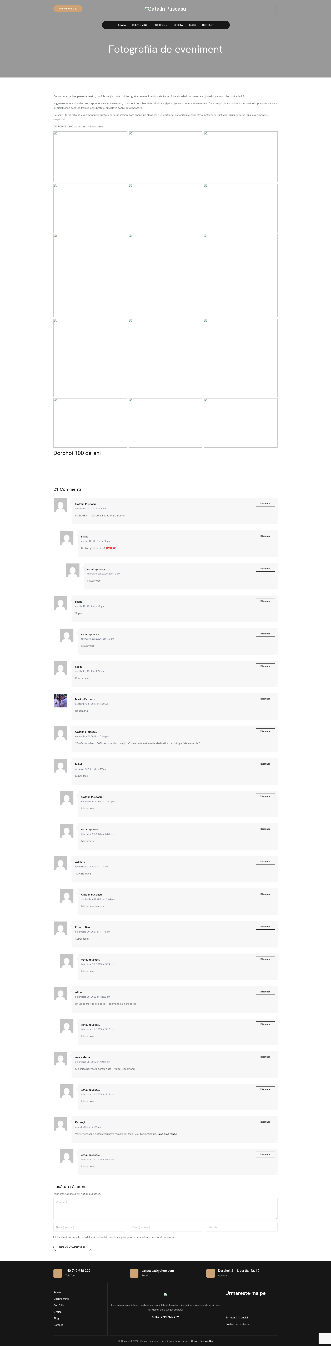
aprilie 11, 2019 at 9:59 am (89, 671)
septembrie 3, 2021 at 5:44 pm (98, 899)
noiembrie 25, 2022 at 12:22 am (92, 996)
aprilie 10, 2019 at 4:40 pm (89, 606)
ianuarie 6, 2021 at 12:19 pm (91, 768)
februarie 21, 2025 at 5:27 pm (97, 1094)
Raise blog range (167, 1134)
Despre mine (139, 25)
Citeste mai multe (163, 1316)
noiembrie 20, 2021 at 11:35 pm (92, 931)
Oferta (178, 25)
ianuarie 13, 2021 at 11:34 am (91, 866)
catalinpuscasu (96, 569)
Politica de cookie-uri (237, 1324)
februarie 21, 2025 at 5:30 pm (103, 573)
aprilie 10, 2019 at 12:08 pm (90, 508)
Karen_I (80, 1122)
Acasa (122, 25)
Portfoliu (160, 25)
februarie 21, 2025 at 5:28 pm (97, 1029)
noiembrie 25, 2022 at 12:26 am (92, 1061)
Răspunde (265, 503)
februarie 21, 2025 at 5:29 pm (97, 964)
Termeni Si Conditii (236, 1317)
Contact (208, 25)
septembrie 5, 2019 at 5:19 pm (92, 736)
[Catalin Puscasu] (165, 8)
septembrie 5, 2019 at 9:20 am (92, 703)
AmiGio (209, 1341)
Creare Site (197, 1341)
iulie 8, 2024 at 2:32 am (88, 1126)
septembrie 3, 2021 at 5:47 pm (98, 801)
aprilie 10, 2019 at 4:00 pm (96, 541)
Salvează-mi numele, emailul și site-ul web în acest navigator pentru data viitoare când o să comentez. (116, 1237)
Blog (192, 25)
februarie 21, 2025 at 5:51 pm (97, 1159)
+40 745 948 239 (68, 8)
